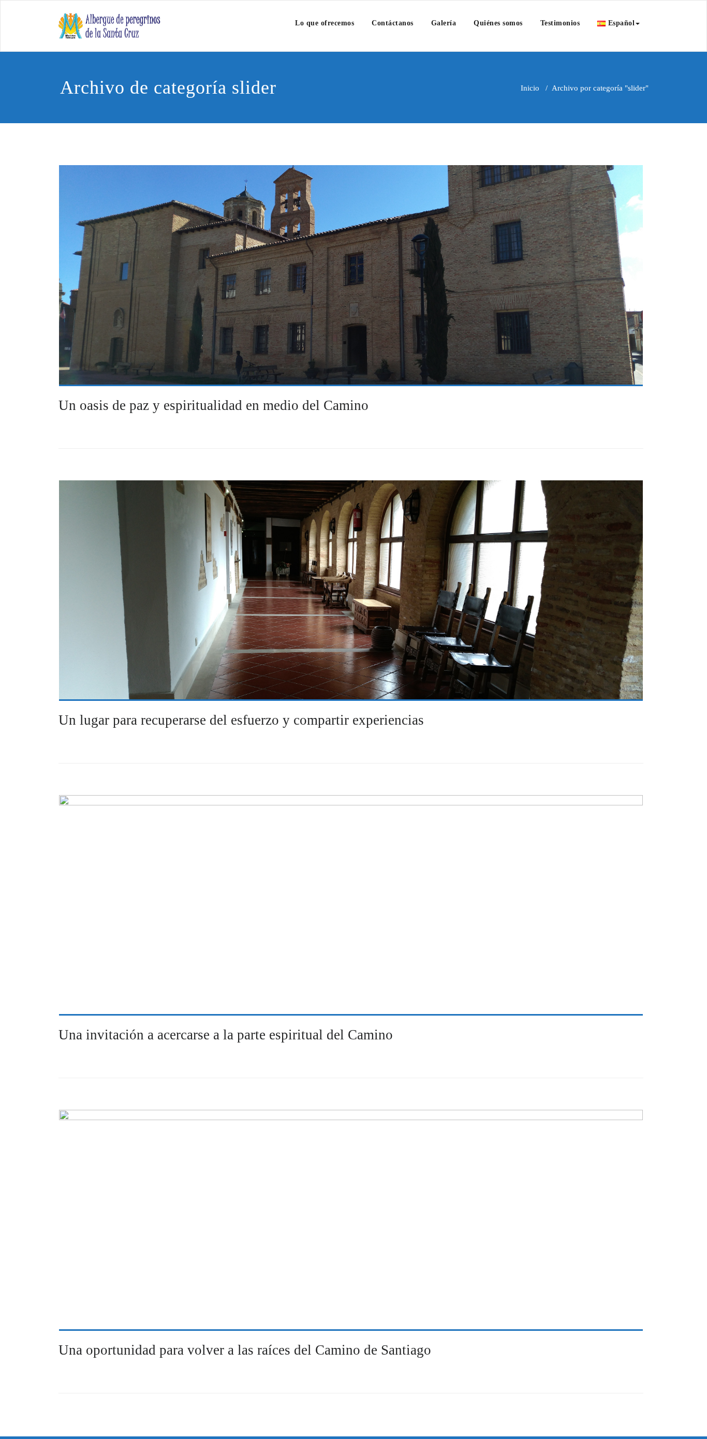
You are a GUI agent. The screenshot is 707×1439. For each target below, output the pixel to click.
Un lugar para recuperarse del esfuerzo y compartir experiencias (241, 720)
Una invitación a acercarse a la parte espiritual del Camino (225, 1034)
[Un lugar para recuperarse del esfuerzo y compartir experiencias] (351, 590)
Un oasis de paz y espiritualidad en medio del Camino (213, 405)
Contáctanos (393, 23)
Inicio (530, 88)
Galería (443, 23)
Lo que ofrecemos (324, 23)
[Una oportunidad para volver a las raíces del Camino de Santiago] (351, 1220)
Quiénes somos (498, 23)
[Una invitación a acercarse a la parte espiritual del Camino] (351, 905)
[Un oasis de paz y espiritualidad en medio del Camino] (351, 275)
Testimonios (560, 23)
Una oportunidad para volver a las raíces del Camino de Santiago (244, 1350)
